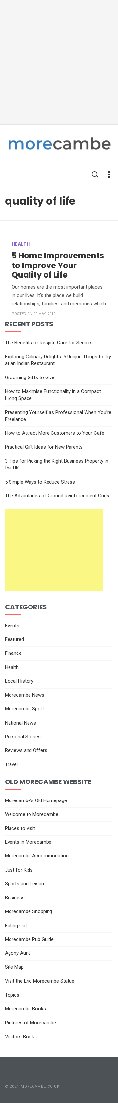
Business (15, 898)
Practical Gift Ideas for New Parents (44, 447)
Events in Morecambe (28, 842)
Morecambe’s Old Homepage (36, 800)
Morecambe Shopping (28, 911)
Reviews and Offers (26, 750)
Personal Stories (23, 737)
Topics (12, 995)
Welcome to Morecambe (31, 814)
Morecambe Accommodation (37, 856)
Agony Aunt (17, 953)
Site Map (14, 967)
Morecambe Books (25, 1009)
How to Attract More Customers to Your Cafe (54, 433)
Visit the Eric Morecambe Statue (39, 981)
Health (21, 244)
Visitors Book (19, 1036)
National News (20, 723)
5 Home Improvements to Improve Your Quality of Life (58, 265)
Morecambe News (24, 695)
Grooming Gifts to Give (29, 377)
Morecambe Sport (24, 709)
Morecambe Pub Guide (29, 939)
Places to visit (20, 828)
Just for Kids (19, 870)
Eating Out (16, 925)
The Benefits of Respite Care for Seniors (49, 343)
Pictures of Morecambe (30, 1023)
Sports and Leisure (25, 884)
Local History (19, 681)
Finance (13, 653)
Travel (11, 764)
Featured (14, 639)
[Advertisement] (59, 62)
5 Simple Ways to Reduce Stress (40, 482)
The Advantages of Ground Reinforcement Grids (57, 496)
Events (12, 626)
